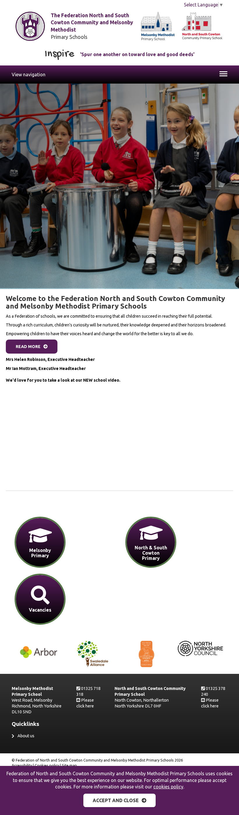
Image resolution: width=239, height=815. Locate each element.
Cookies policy (47, 765)
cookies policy (168, 786)
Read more (28, 346)
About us (25, 735)
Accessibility (22, 765)
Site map (69, 765)
